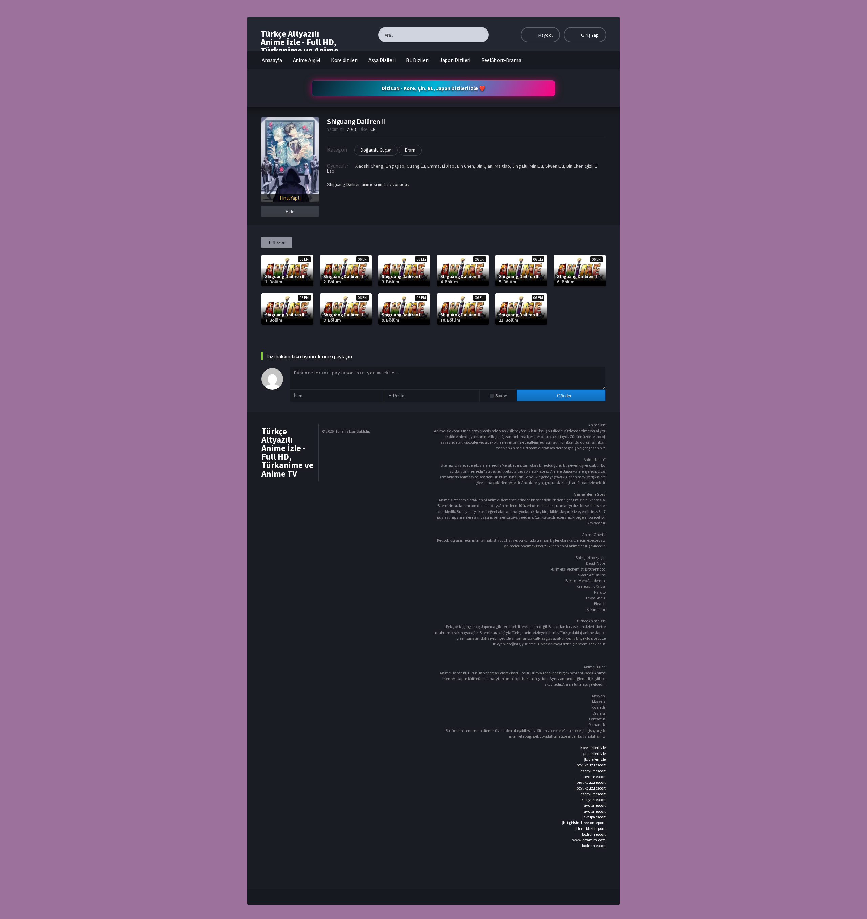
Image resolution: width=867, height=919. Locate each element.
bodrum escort (594, 834)
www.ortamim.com (589, 839)
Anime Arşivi (306, 60)
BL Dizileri (417, 60)
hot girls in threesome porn (584, 822)
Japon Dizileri (455, 60)
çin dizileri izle (594, 753)
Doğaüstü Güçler (376, 150)
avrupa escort (594, 816)
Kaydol (545, 35)
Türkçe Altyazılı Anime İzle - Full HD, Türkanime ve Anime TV (299, 46)
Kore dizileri (344, 60)
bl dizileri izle (595, 759)
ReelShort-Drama (501, 60)
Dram (410, 150)
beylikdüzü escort (591, 764)
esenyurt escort (593, 770)
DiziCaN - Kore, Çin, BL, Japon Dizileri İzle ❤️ (433, 88)
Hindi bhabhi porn (591, 828)
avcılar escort (595, 776)
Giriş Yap (589, 35)
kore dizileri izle (593, 747)
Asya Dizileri (381, 60)
